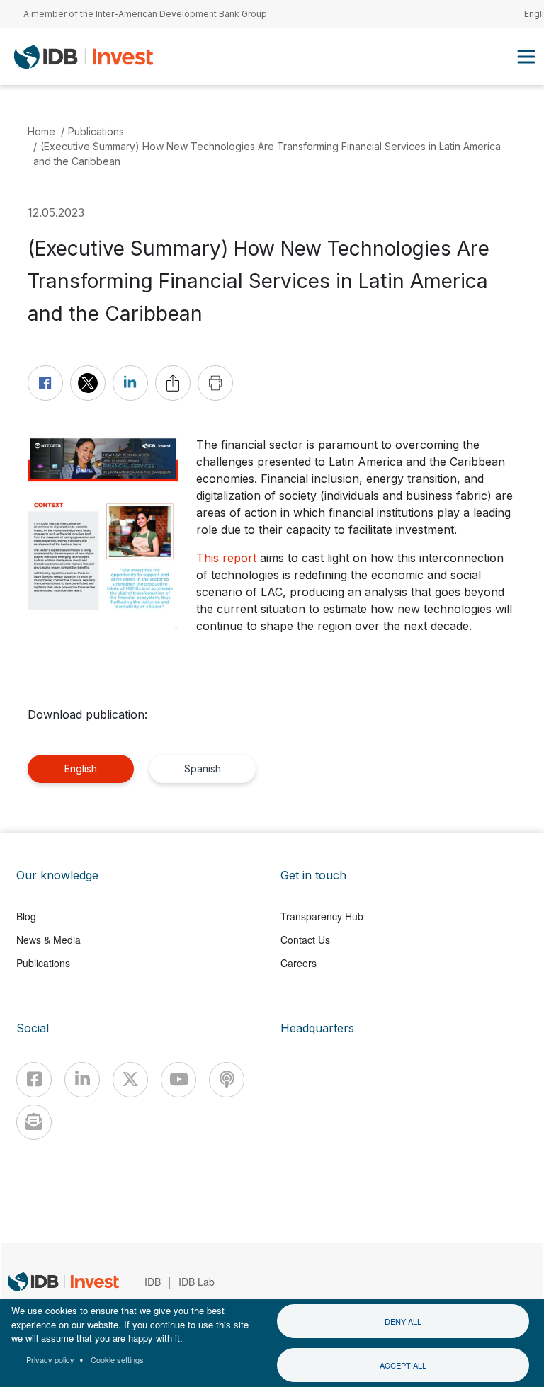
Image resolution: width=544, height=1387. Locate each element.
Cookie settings (117, 1359)
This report (226, 558)
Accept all (403, 1365)
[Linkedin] (82, 1079)
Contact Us (305, 939)
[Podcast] (226, 1079)
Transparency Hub (321, 916)
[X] (130, 1079)
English (80, 769)
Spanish (202, 769)
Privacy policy (50, 1359)
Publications (96, 131)
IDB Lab (196, 1281)
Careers (298, 963)
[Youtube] (178, 1079)
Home (41, 131)
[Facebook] (34, 1079)
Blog (26, 916)
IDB (152, 1281)
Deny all (403, 1321)
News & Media (48, 939)
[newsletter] (34, 1122)
